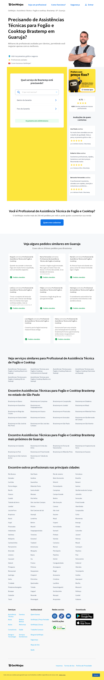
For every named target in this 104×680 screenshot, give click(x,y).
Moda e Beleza (21, 620)
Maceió (33, 527)
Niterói (55, 482)
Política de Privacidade (84, 666)
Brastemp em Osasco (38, 411)
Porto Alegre (12, 486)
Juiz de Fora (12, 510)
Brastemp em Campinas (39, 401)
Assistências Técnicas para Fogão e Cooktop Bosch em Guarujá (17, 371)
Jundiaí (10, 506)
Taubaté (33, 543)
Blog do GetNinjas (37, 635)
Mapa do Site (35, 645)
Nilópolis (11, 539)
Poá (76, 555)
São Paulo (34, 474)
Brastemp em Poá (14, 452)
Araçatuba (56, 599)
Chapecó (34, 575)
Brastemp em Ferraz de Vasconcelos (61, 447)
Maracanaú (12, 571)
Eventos (22, 614)
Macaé (77, 543)
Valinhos (11, 535)
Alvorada (11, 551)
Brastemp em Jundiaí (60, 405)
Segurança (75, 4)
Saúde (21, 630)
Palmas (78, 539)
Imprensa (59, 666)
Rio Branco (12, 474)
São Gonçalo (57, 502)
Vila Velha (34, 498)
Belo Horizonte (58, 478)
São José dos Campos (38, 502)
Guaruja (62, 10)
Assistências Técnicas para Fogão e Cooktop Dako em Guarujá (62, 371)
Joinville (78, 494)
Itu (32, 559)
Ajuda (32, 650)
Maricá (55, 547)
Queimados (34, 583)
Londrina (34, 518)
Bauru (33, 555)
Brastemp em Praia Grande (40, 452)
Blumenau (79, 518)
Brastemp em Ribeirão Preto (85, 411)
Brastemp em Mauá (82, 405)
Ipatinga (11, 575)
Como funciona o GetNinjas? (21, 63)
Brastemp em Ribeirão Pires (63, 452)
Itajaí (10, 523)
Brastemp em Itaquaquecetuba (36, 406)
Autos (10, 625)
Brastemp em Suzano (82, 452)
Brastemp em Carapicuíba (62, 401)
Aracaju (78, 523)
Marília (77, 583)
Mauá (55, 518)
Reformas (22, 625)
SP (57, 10)
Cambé (77, 595)
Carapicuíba (79, 510)
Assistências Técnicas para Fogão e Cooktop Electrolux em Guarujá (85, 371)
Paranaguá (34, 599)
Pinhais (55, 535)
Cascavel (11, 559)
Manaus (33, 494)
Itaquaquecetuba (36, 531)
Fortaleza (78, 474)
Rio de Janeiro (58, 474)
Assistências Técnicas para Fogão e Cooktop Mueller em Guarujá (41, 379)
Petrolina (34, 579)
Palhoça (78, 591)
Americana (34, 547)
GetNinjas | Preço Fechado (40, 619)
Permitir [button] (96, 675)
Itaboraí (78, 563)
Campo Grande (58, 494)
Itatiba (77, 575)
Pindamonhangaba (14, 587)
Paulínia (56, 555)
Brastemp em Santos (38, 417)
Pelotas (33, 567)
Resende (33, 595)
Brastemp (51, 10)
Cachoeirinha (12, 543)
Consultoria (12, 630)
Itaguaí (33, 591)
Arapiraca (11, 514)
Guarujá (33, 514)
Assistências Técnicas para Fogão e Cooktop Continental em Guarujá (40, 371)
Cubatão (11, 595)
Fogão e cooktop (39, 10)
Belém (55, 498)
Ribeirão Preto (36, 486)
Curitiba (11, 482)
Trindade (11, 583)
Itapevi (55, 523)
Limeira (10, 555)
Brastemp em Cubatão (16, 446)
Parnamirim (12, 547)
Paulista (78, 551)
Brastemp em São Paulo (61, 424)
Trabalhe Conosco (37, 630)
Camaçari (78, 547)
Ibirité (55, 559)
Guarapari (78, 579)
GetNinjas (12, 10)
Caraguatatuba (58, 563)
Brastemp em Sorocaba (61, 417)
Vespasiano (34, 571)
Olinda (77, 527)
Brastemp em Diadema (83, 401)
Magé (55, 571)
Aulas (10, 619)
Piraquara (11, 567)
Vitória (33, 506)
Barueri (78, 482)
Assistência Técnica (24, 10)
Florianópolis (57, 486)
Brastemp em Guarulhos (16, 405)
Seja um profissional (37, 4)
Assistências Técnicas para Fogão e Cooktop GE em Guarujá (17, 379)
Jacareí (77, 535)
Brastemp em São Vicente (84, 424)
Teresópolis (79, 571)
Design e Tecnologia (12, 636)
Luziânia (56, 583)
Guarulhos (34, 482)
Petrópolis (57, 551)
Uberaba (78, 567)
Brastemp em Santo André (17, 417)
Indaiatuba (12, 531)
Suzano (55, 514)
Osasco (10, 494)
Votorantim (79, 559)
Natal (10, 518)
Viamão (55, 539)
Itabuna (78, 599)
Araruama (56, 575)
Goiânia (33, 478)
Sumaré (55, 531)
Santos (77, 486)
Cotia (77, 514)
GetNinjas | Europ (37, 625)
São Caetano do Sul (37, 510)
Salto (10, 579)
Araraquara (57, 567)
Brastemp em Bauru (15, 401)
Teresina (34, 535)
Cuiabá (10, 498)
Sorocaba (78, 498)
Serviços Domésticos (23, 636)
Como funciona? (58, 4)
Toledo (33, 587)
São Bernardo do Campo (83, 490)
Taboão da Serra (13, 502)
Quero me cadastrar (52, 222)
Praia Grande (79, 502)
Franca (33, 563)
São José (56, 510)
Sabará (10, 563)
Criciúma (56, 579)
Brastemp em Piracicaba (61, 411)
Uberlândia (79, 506)
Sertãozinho (57, 591)
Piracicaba (11, 527)
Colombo (78, 531)
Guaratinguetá (58, 587)
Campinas (56, 490)
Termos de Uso (69, 666)
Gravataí (33, 539)
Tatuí (10, 599)
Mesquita (34, 551)
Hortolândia (57, 527)
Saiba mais (62, 675)
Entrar (90, 4)
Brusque (11, 591)
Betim (33, 523)
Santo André (35, 490)
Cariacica (56, 543)
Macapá (55, 595)
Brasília (78, 478)
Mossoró (78, 587)
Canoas (55, 506)
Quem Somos (35, 614)
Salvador (11, 478)
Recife (10, 490)
